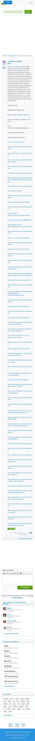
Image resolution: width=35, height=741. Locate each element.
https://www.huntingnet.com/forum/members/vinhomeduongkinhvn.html (20, 491)
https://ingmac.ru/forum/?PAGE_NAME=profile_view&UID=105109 (20, 225)
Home (4, 56)
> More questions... (9, 686)
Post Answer (25, 587)
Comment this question (25, 538)
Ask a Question (28, 11)
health (22, 698)
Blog (24, 738)
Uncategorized (11, 56)
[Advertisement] (17, 36)
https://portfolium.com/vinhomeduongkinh (20, 455)
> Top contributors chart (10, 633)
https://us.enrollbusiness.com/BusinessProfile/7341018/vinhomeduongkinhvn (20, 425)
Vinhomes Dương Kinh (14, 66)
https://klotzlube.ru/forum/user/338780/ (19, 202)
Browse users (8, 732)
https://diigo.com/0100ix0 (15, 191)
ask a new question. (22, 596)
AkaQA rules (9, 735)
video (28, 703)
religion (9, 701)
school (10, 711)
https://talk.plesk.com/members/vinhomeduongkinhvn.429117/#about (20, 480)
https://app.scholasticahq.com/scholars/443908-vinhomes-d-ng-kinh (20, 385)
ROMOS (9, 608)
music (14, 703)
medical (28, 709)
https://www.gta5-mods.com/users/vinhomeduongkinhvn (19, 214)
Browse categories (17, 732)
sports (5, 711)
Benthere (9, 627)
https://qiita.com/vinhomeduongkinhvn (19, 306)
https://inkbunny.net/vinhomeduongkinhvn (20, 486)
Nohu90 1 (7, 651)
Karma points (20, 735)
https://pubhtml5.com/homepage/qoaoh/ (19, 318)
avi (23, 709)
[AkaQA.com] (6, 2)
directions (22, 701)
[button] (4, 573)
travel (28, 701)
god (14, 701)
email (26, 706)
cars (19, 703)
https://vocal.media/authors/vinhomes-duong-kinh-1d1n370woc (19, 336)
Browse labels (26, 732)
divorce (8, 709)
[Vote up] (9, 533)
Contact (27, 735)
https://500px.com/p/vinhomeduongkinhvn (20, 173)
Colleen (9, 614)
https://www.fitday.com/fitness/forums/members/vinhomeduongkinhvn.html (20, 411)
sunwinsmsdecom (9, 671)
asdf (5, 701)
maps (10, 706)
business (21, 706)
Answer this (11, 529)
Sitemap (20, 738)
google (23, 703)
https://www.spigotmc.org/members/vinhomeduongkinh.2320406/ (20, 354)
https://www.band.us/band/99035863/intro (20, 220)
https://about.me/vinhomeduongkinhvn (19, 249)
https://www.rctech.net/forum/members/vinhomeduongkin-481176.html (20, 524)
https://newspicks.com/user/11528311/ (19, 349)
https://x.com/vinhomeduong (16, 142)
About (14, 735)
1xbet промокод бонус (11, 676)
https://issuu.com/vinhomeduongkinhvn (19, 238)
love (17, 701)
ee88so (6, 646)
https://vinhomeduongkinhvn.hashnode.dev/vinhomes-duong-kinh (20, 323)
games (11, 698)
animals (17, 698)
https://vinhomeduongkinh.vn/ (21, 115)
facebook (27, 698)
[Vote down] (12, 533)
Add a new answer (8, 570)
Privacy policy (13, 738)
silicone (5, 703)
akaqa (13, 709)
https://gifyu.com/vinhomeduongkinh (18, 380)
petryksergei (8, 666)
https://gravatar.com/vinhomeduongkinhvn (20, 186)
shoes (5, 706)
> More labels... (7, 715)
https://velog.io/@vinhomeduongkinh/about (20, 443)
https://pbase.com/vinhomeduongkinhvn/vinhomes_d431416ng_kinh (20, 330)
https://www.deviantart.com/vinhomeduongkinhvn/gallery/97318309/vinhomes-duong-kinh (20, 179)
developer (6, 698)
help (10, 703)
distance (19, 709)
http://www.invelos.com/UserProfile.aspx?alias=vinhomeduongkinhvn (20, 498)
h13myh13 (7, 656)
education (15, 706)
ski (4, 709)
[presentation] (4, 573)
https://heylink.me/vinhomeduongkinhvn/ (19, 280)
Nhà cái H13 (7, 661)
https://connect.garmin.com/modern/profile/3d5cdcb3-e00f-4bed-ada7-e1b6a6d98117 (20, 274)
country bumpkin (12, 621)
